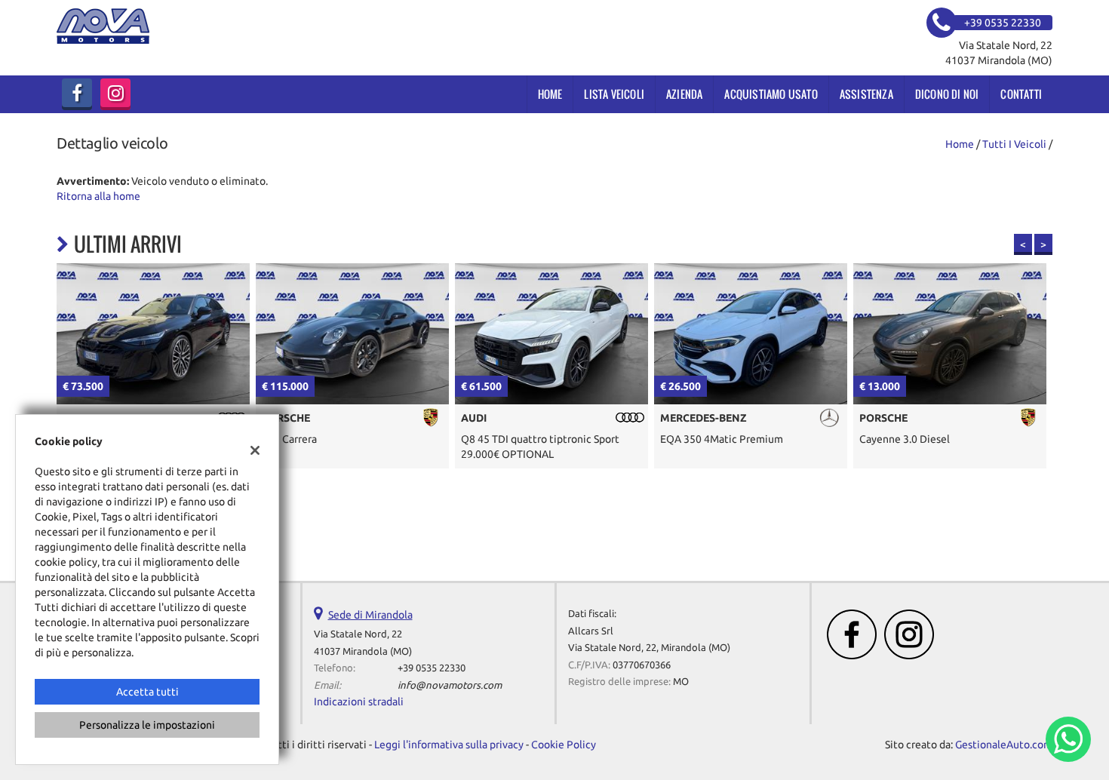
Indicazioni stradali (359, 702)
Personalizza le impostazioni (147, 725)
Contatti (1021, 94)
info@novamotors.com (450, 685)
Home (550, 94)
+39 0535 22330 (431, 668)
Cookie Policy (563, 745)
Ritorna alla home (98, 196)
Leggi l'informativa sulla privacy (449, 745)
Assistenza (866, 94)
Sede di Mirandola (370, 615)
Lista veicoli (614, 94)
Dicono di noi (947, 94)
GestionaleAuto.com (1003, 745)
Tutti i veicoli (1014, 144)
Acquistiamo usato (770, 94)
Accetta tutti (147, 692)
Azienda (684, 94)
